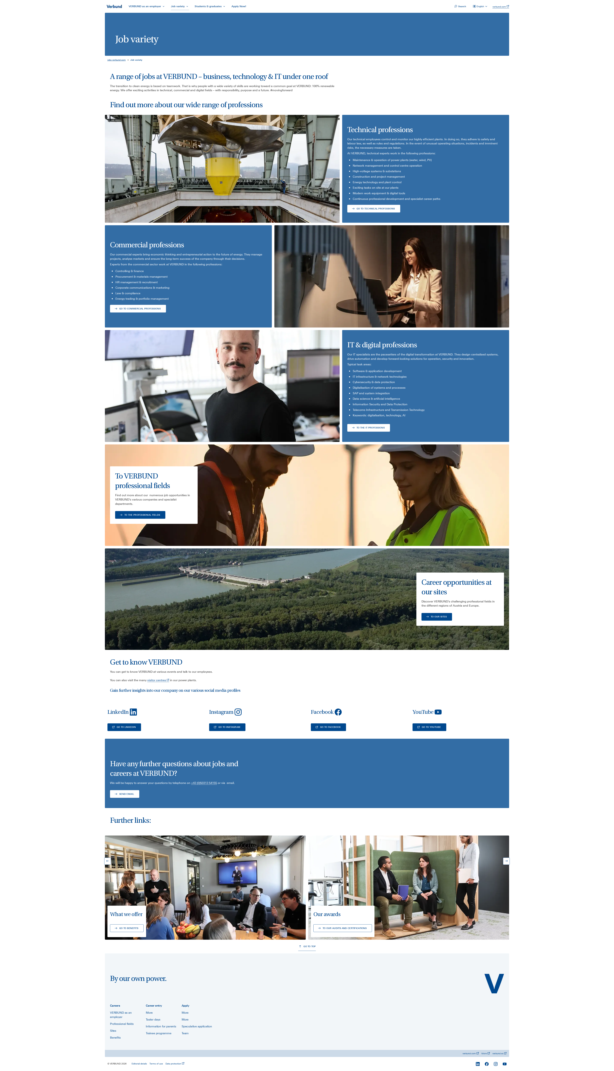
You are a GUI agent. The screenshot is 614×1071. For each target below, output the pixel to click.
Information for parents (161, 1026)
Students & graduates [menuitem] (208, 6)
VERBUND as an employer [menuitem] (145, 6)
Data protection (173, 1063)
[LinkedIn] (478, 1064)
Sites (113, 1030)
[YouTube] (505, 1064)
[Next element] (506, 861)
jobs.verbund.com (116, 60)
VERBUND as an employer (121, 1015)
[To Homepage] (114, 6)
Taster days (153, 1019)
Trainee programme (158, 1033)
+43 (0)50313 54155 (204, 783)
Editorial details (139, 1063)
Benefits (115, 1037)
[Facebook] (487, 1064)
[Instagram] (496, 1064)
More (149, 1012)
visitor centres (156, 680)
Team (185, 1033)
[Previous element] (107, 861)
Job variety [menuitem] (178, 6)
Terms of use (156, 1063)
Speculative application (197, 1026)
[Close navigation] (163, 6)
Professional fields (122, 1023)
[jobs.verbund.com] (494, 983)
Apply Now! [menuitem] (239, 6)
